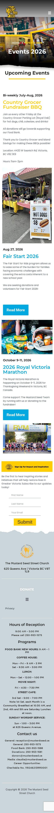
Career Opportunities (27, 763)
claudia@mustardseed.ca (31, 759)
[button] (37, 13)
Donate (27, 589)
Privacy (9, 608)
